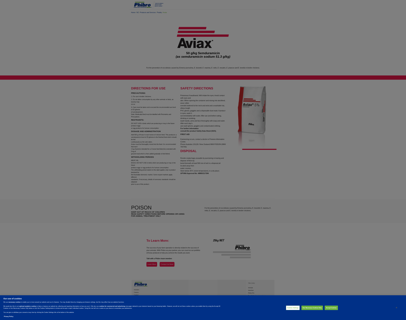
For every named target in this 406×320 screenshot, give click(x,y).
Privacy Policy (8, 316)
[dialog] (203, 307)
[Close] (396, 308)
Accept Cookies (331, 308)
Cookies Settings (292, 308)
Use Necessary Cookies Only (312, 308)
